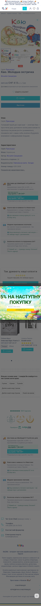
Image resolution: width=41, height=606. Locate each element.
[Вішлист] (34, 8)
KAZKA (6, 8)
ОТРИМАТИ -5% (20, 310)
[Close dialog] (39, 288)
